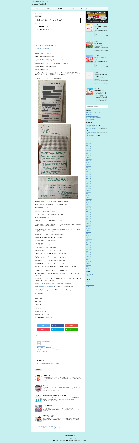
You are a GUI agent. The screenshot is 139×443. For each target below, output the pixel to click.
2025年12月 (89, 157)
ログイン (50, 363)
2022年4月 (88, 232)
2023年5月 (88, 209)
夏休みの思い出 (98, 43)
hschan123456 (45, 341)
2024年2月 (88, 195)
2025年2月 (88, 174)
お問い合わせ (71, 8)
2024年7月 (88, 186)
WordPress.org (89, 286)
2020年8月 (88, 265)
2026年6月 (88, 146)
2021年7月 (88, 247)
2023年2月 (88, 214)
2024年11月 (89, 179)
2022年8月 (88, 225)
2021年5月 (88, 251)
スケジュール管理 (90, 135)
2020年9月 (88, 263)
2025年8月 (88, 164)
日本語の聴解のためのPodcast (42, 48)
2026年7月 (88, 145)
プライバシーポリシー (83, 8)
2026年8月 (88, 143)
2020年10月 (89, 261)
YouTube (60, 8)
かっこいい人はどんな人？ (92, 116)
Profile (37, 8)
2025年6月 (88, 167)
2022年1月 (88, 237)
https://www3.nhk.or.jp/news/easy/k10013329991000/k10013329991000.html (53, 283)
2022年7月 (88, 226)
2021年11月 (89, 240)
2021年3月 (88, 254)
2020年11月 (89, 259)
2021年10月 (89, 242)
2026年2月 (88, 153)
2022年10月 (89, 221)
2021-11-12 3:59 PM (41, 346)
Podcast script (39, 335)
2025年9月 (88, 162)
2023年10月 (89, 200)
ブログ (48, 8)
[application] (97, 17)
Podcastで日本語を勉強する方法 (93, 117)
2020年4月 (88, 268)
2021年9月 (88, 244)
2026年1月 (88, 155)
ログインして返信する (42, 351)
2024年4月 (88, 192)
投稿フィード (89, 283)
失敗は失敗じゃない (99, 90)
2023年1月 (88, 216)
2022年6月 (88, 228)
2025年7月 (88, 166)
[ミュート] (103, 21)
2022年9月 (88, 223)
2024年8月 (88, 185)
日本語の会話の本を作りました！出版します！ (55, 395)
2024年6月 (88, 188)
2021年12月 (89, 239)
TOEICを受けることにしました (93, 112)
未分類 (87, 275)
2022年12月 (89, 218)
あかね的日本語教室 (39, 4)
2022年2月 (88, 235)
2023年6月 (88, 207)
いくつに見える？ (47, 405)
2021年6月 (88, 249)
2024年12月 (89, 178)
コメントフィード (90, 285)
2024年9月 (88, 183)
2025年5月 (88, 169)
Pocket (46, 26)
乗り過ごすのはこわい (91, 132)
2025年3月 (88, 173)
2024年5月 (88, 190)
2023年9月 (88, 202)
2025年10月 (89, 160)
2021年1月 (88, 258)
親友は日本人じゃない (91, 128)
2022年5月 (88, 230)
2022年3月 (88, 233)
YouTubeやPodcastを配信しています (69, 438)
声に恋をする (46, 375)
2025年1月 (88, 176)
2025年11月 (89, 159)
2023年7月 (88, 206)
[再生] (88, 21)
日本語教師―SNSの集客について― (47, 426)
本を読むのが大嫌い (90, 125)
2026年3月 (88, 152)
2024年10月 (89, 181)
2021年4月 (88, 252)
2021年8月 (88, 246)
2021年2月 (88, 256)
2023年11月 (89, 199)
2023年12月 (89, 197)
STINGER (84, 440)
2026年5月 (88, 148)
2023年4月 (88, 211)
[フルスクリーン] (106, 21)
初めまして (46, 385)
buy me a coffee (50, 290)
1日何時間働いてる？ (48, 416)
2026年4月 (88, 150)
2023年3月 (88, 213)
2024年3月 (88, 193)
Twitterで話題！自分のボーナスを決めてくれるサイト (52, 428)
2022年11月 (89, 219)
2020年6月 (88, 266)
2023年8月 (88, 204)
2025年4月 (88, 171)
